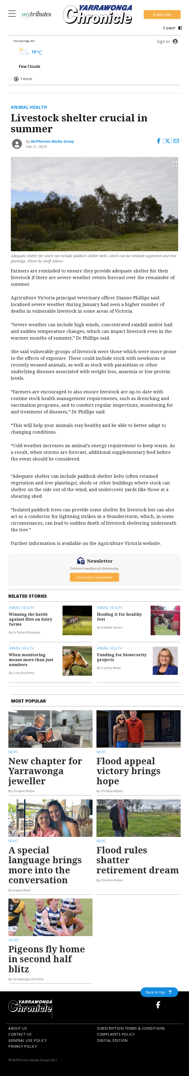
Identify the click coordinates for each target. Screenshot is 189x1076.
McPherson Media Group (52, 141)
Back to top (155, 992)
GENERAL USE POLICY (27, 1040)
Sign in (163, 41)
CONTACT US (20, 1034)
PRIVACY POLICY (22, 1046)
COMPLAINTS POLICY (116, 1034)
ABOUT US (17, 1028)
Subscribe (162, 14)
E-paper (169, 27)
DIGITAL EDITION (112, 1040)
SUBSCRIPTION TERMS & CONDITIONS (131, 1028)
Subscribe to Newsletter (94, 577)
